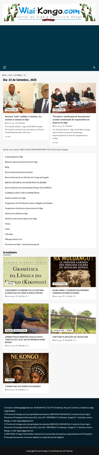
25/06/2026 (21, 390)
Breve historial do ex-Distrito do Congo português (27, 177)
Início (7, 229)
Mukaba (69, 330)
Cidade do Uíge (11, 110)
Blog (7, 167)
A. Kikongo (9, 284)
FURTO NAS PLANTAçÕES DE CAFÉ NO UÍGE (70, 337)
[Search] (94, 67)
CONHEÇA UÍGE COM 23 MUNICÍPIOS (22, 193)
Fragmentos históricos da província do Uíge (24, 208)
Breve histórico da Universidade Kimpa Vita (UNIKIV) (28, 187)
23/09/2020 (21, 123)
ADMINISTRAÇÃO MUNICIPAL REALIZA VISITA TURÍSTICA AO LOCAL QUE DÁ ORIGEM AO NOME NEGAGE (25, 340)
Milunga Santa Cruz (13, 239)
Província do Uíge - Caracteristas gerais (22, 244)
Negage (9, 330)
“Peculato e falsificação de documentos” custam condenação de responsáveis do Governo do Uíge (71, 119)
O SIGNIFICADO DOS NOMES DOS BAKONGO (23, 386)
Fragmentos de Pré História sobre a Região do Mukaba (29, 203)
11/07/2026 (68, 296)
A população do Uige (14, 157)
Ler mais (8, 136)
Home (7, 224)
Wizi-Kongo (11, 123)
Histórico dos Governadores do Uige (21, 218)
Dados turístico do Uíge (15, 198)
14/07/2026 (21, 296)
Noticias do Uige (20, 330)
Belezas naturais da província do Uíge (21, 162)
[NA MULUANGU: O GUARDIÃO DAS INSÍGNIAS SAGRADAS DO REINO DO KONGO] (73, 272)
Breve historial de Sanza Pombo (19, 172)
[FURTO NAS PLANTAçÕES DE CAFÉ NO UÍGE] (73, 318)
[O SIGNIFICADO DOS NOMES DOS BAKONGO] (26, 368)
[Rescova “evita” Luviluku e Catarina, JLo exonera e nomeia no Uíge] (26, 98)
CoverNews (54, 451)
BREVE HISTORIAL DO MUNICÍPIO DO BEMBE (26, 182)
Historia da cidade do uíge (16, 213)
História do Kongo (60, 284)
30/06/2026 (21, 346)
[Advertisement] (49, 45)
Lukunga (9, 234)
